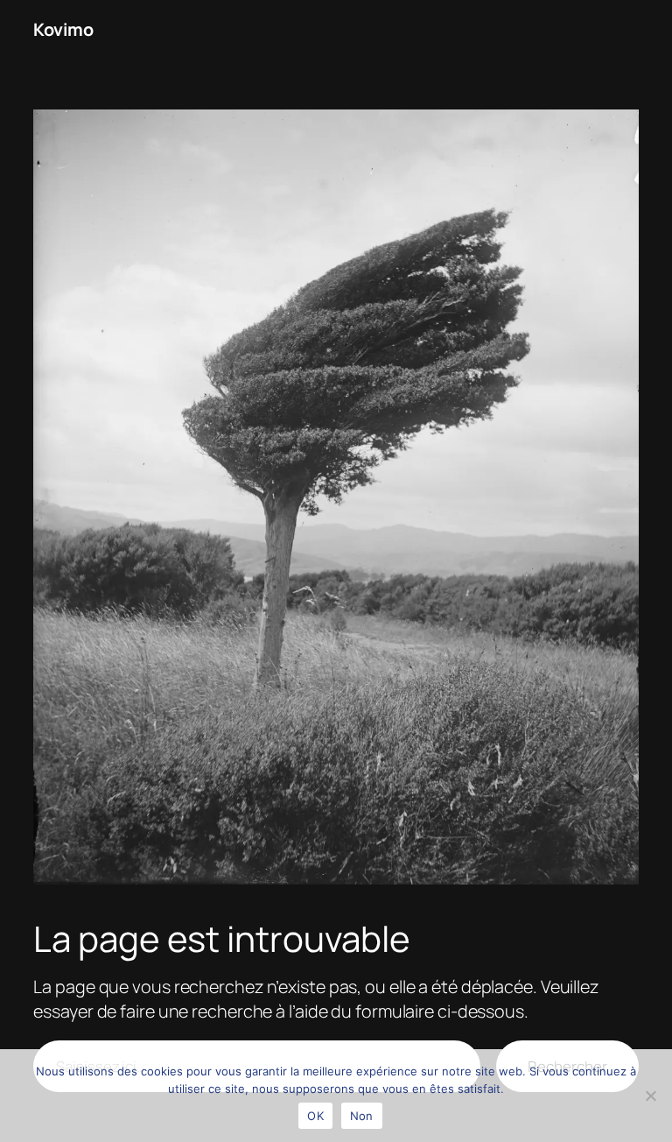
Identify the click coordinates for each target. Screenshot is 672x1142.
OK (315, 1116)
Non (362, 1116)
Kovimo (63, 29)
